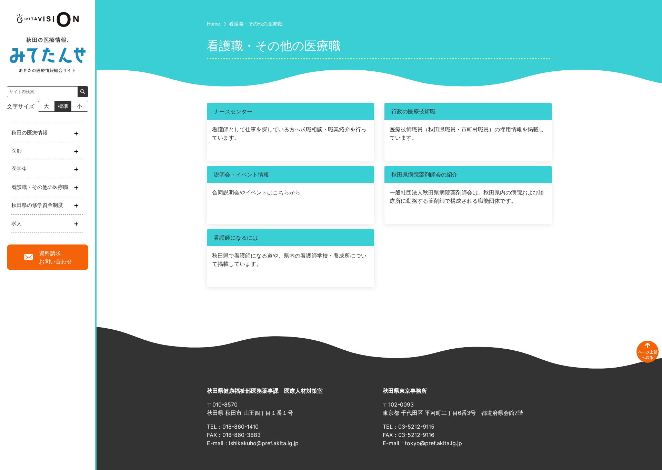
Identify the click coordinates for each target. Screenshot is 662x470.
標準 (63, 106)
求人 (16, 223)
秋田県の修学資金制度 (37, 205)
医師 (16, 151)
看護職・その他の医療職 (39, 187)
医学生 (19, 169)
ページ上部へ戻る (647, 355)
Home (213, 24)
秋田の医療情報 (29, 132)
